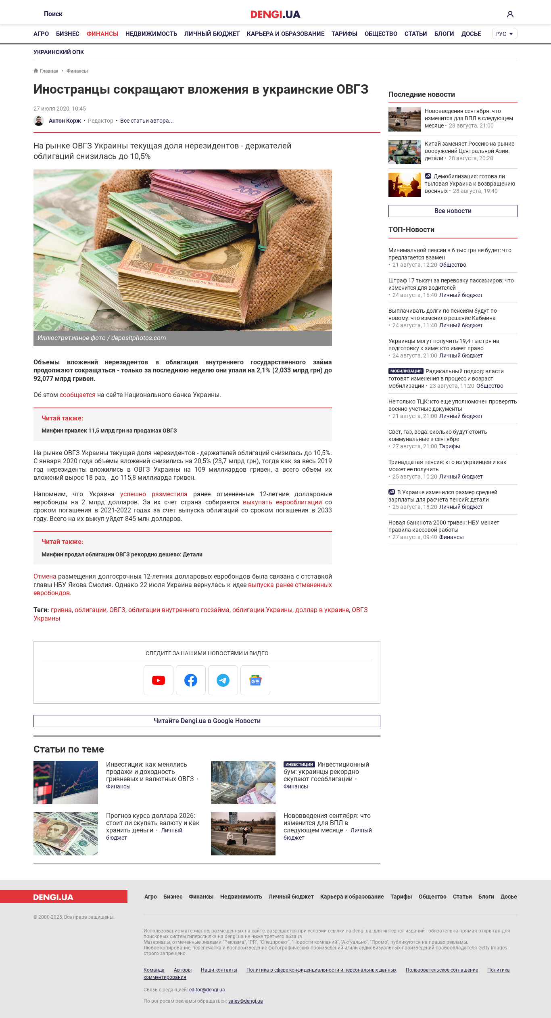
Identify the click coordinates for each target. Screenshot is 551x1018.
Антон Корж (65, 120)
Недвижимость (151, 34)
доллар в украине (322, 610)
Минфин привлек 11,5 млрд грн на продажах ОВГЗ (109, 430)
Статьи (416, 34)
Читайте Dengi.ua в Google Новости (207, 721)
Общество (381, 34)
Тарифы (344, 34)
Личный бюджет (212, 34)
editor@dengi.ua (207, 990)
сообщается (78, 395)
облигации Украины (262, 610)
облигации (90, 610)
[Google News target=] (255, 680)
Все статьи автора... (147, 120)
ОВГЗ (117, 610)
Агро (41, 34)
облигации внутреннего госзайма (179, 610)
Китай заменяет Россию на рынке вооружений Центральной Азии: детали (469, 150)
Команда (154, 970)
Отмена (44, 576)
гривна (61, 610)
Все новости (453, 211)
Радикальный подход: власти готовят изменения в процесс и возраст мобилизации (446, 378)
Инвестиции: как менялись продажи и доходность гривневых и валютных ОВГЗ (150, 772)
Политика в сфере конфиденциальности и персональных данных (321, 970)
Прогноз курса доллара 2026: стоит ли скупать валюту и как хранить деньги (153, 823)
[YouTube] (158, 680)
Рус (500, 34)
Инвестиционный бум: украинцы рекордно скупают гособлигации (326, 772)
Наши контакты (219, 970)
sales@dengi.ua (245, 1001)
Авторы (183, 970)
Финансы (102, 34)
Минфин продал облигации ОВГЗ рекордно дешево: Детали (122, 554)
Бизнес (67, 34)
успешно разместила (154, 494)
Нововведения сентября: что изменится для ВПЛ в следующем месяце (327, 823)
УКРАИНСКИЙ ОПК (58, 52)
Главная (49, 71)
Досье (471, 34)
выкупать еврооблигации (282, 502)
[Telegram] (223, 680)
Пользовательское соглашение (442, 970)
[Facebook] (191, 680)
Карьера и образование (285, 34)
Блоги (444, 34)
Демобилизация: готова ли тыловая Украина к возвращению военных (470, 183)
